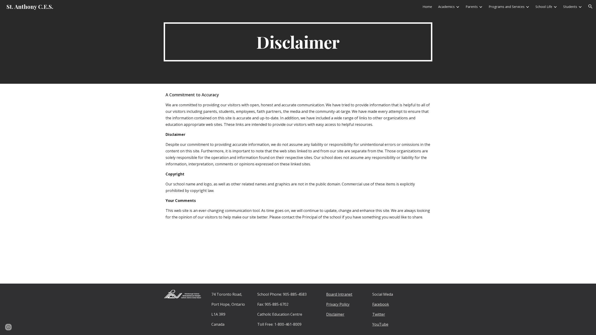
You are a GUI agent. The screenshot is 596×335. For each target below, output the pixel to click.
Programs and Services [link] (507, 6)
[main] (298, 41)
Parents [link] (472, 6)
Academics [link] (446, 6)
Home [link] (427, 6)
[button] (590, 6)
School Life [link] (543, 6)
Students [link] (570, 6)
